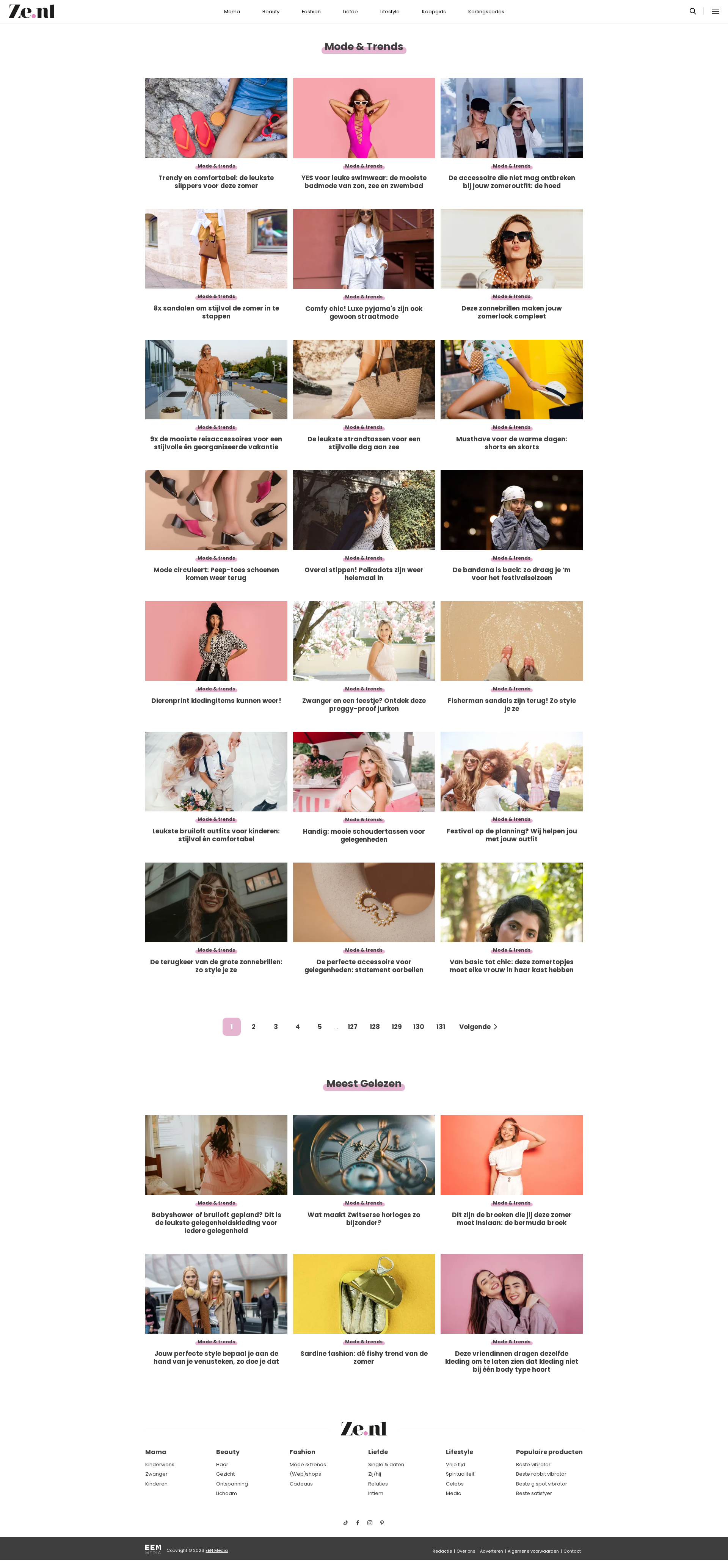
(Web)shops (305, 1474)
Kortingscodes (486, 11)
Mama (232, 11)
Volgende (475, 1026)
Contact (572, 1551)
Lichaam (226, 1493)
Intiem (375, 1493)
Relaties (378, 1483)
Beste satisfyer (534, 1493)
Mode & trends (308, 1464)
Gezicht (225, 1474)
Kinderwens (159, 1464)
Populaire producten (549, 1452)
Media (453, 1493)
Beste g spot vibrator (541, 1483)
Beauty (270, 11)
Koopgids (434, 11)
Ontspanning (232, 1483)
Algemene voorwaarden (533, 1551)
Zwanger (156, 1474)
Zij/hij (374, 1474)
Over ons (466, 1551)
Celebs (455, 1483)
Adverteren (491, 1551)
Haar (222, 1464)
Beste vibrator (533, 1464)
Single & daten (386, 1464)
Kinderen (156, 1483)
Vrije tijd (455, 1464)
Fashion (311, 11)
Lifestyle (390, 11)
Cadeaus (301, 1483)
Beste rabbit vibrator (541, 1474)
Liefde (350, 11)
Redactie (442, 1551)
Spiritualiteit (460, 1474)
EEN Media (217, 1550)
